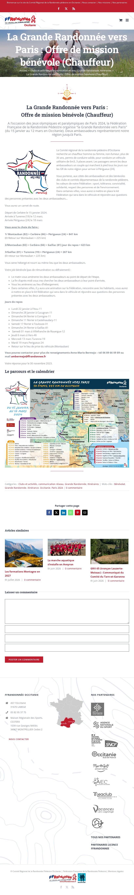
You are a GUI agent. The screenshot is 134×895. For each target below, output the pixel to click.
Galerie (28, 553)
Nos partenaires (119, 2)
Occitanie (45, 487)
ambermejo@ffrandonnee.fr (28, 356)
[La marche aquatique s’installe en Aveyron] (67, 547)
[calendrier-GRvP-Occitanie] (67, 380)
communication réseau (51, 484)
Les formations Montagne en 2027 (19, 553)
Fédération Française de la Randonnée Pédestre (84, 871)
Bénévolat (119, 484)
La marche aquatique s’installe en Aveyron (62, 547)
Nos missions (104, 2)
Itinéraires (93, 484)
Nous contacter (89, 2)
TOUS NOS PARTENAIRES (105, 837)
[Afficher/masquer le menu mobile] (127, 20)
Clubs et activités (27, 484)
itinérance (33, 487)
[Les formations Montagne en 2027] (24, 553)
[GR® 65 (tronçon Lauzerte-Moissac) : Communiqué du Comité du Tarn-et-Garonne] (109, 551)
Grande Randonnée (75, 484)
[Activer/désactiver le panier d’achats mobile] (120, 20)
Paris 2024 (57, 487)
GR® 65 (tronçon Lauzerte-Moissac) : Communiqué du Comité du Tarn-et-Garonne (104, 551)
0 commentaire (74, 487)
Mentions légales (116, 871)
